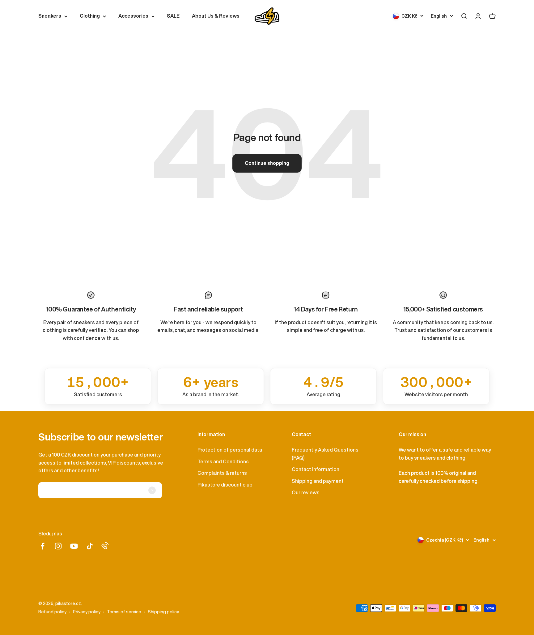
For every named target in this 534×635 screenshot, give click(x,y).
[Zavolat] (105, 545)
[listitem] (97, 386)
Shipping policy (163, 612)
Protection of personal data (229, 449)
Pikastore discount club (224, 484)
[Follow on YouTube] (74, 546)
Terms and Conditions (223, 461)
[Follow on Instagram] (58, 546)
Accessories (133, 15)
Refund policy (52, 612)
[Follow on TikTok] (90, 546)
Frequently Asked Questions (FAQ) (325, 453)
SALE (173, 15)
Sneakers (49, 15)
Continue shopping (267, 163)
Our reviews (306, 492)
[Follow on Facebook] (42, 546)
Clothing (90, 15)
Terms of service (124, 612)
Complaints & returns (222, 472)
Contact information (315, 469)
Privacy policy (86, 612)
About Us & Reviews (215, 15)
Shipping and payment (318, 480)
